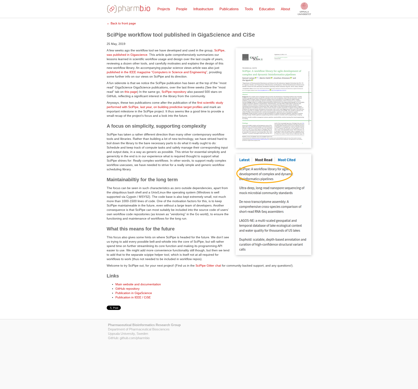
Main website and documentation (138, 284)
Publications (229, 9)
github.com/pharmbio (135, 338)
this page (131, 91)
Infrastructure (203, 9)
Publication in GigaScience (133, 293)
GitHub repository (127, 288)
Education (267, 9)
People (181, 9)
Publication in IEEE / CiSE (133, 297)
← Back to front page (121, 23)
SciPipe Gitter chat (208, 265)
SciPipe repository (174, 91)
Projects (163, 9)
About (285, 9)
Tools (249, 9)
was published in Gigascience (127, 54)
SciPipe (219, 50)
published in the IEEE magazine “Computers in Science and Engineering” (157, 72)
